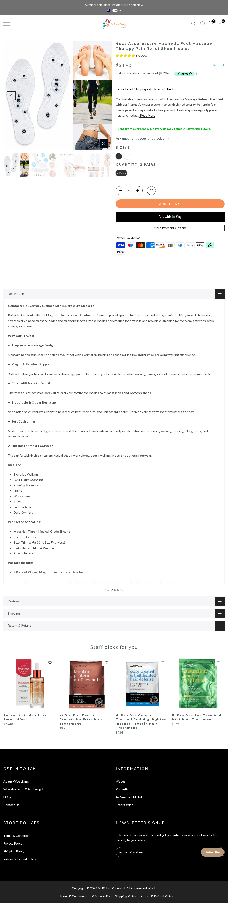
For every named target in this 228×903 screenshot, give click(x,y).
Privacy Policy (12, 843)
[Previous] (11, 95)
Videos (121, 781)
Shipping (140, 89)
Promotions (124, 789)
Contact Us (11, 805)
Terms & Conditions (17, 835)
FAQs (7, 797)
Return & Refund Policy (19, 859)
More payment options (170, 228)
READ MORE (114, 589)
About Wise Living (16, 781)
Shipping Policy (13, 851)
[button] (126, 56)
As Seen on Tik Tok (129, 797)
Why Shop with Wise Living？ (23, 789)
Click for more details (136, 5)
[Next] (104, 95)
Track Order (124, 805)
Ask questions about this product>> (142, 138)
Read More (147, 115)
